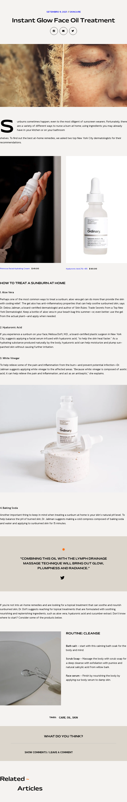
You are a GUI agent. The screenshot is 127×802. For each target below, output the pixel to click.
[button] (54, 31)
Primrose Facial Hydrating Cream (15, 268)
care (62, 717)
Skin (75, 717)
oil (69, 717)
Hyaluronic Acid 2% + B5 (76, 268)
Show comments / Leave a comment (49, 752)
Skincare (75, 12)
